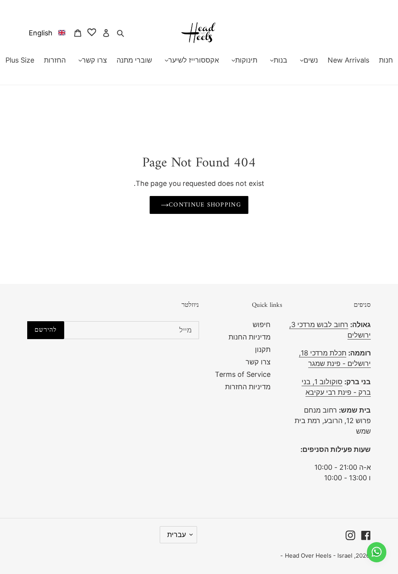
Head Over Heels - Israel (319, 555)
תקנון (263, 349)
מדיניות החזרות (248, 387)
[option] (45, 32)
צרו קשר (258, 362)
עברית (176, 534)
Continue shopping (205, 205)
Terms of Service (243, 374)
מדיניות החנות (250, 337)
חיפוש (262, 324)
